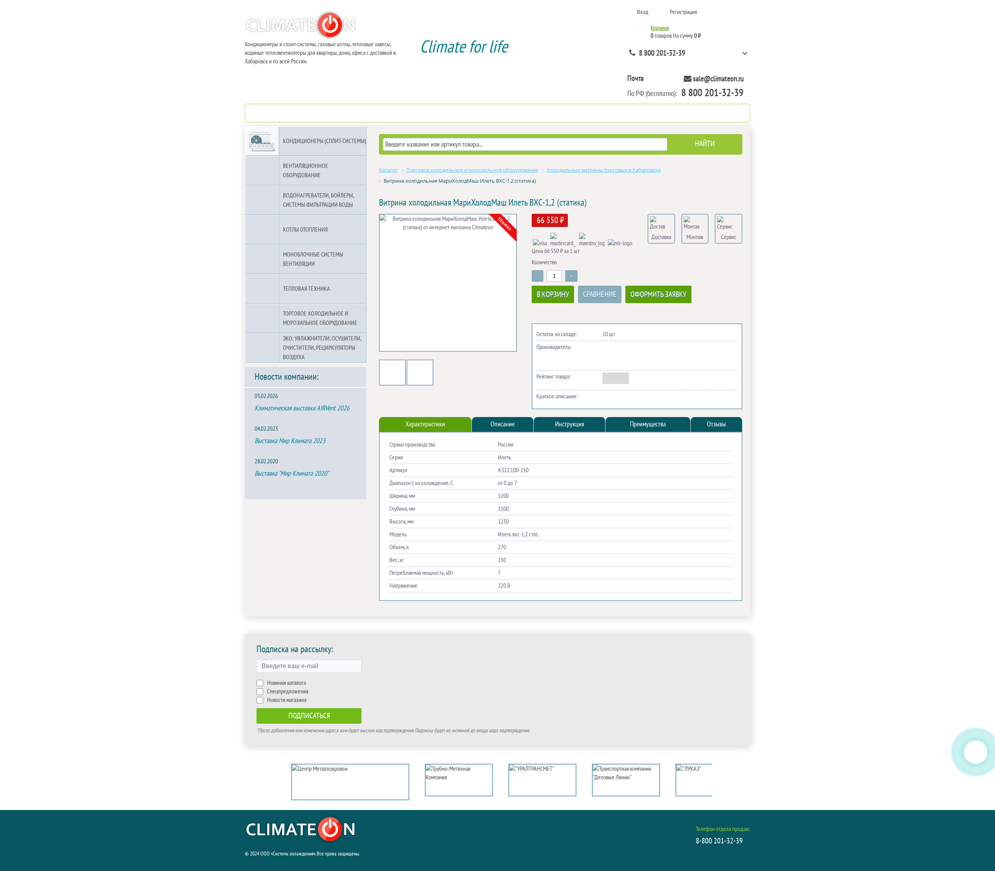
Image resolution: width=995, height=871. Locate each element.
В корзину (553, 294)
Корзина (660, 27)
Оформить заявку (658, 294)
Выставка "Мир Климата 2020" (292, 474)
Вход (642, 12)
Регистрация (683, 12)
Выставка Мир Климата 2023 (290, 441)
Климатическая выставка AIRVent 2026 (302, 408)
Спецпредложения (287, 691)
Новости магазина (286, 699)
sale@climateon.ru (718, 79)
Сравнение (599, 294)
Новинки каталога (286, 682)
